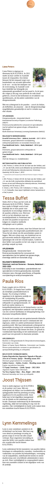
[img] (31, 4)
